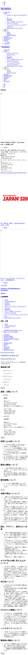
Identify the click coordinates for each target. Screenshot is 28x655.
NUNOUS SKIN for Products (11, 339)
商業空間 (9, 20)
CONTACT (7, 43)
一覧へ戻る (4, 285)
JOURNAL (7, 39)
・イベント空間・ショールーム (12, 311)
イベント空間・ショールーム (15, 21)
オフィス (9, 18)
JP (4, 4)
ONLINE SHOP (8, 38)
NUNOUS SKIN (8, 336)
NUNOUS (6, 8)
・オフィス (7, 308)
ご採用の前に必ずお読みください (13, 330)
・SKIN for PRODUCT (10, 301)
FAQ (8, 42)
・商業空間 (7, 309)
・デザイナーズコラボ (10, 313)
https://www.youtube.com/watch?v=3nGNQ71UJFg (13, 172)
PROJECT (6, 36)
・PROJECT (7, 304)
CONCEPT (7, 12)
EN (4, 2)
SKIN (8, 32)
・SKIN (6, 300)
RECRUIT (6, 348)
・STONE (6, 303)
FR (4, 3)
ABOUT (6, 40)
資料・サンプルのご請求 (10, 332)
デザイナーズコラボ (12, 23)
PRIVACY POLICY (9, 350)
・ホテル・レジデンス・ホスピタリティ (15, 306)
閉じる (2, 387)
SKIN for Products (11, 35)
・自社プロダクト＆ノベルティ (12, 317)
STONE (9, 33)
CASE (5, 13)
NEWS (5, 29)
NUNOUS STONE (9, 337)
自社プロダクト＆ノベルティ (15, 28)
